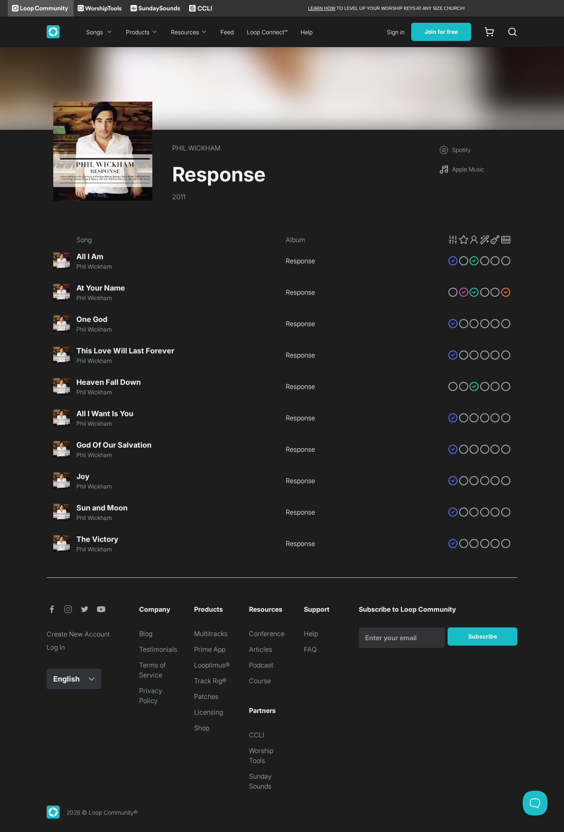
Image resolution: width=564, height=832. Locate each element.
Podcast (261, 665)
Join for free (441, 31)
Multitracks (210, 633)
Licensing (208, 712)
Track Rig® (210, 681)
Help (307, 32)
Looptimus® (212, 665)
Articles (260, 649)
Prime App (209, 649)
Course (260, 681)
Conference (266, 633)
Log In (56, 647)
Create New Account (78, 634)
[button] (479, 240)
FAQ (310, 649)
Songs (94, 32)
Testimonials (158, 649)
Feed (227, 32)
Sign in (396, 32)
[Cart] (489, 32)
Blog (145, 633)
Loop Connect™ (267, 32)
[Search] (512, 32)
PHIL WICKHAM (196, 148)
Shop (201, 728)
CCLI (256, 735)
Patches (206, 696)
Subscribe (482, 636)
